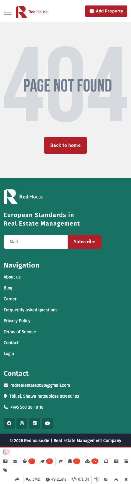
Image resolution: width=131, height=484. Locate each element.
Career (10, 299)
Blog (8, 288)
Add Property (109, 11)
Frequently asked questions (31, 310)
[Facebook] (9, 423)
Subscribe (84, 241)
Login (9, 353)
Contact (11, 342)
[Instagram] (21, 423)
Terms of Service (20, 331)
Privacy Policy (17, 320)
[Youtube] (47, 423)
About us (12, 277)
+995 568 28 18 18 (27, 407)
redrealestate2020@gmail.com (40, 385)
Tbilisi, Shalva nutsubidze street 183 (44, 396)
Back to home (65, 145)
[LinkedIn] (34, 423)
